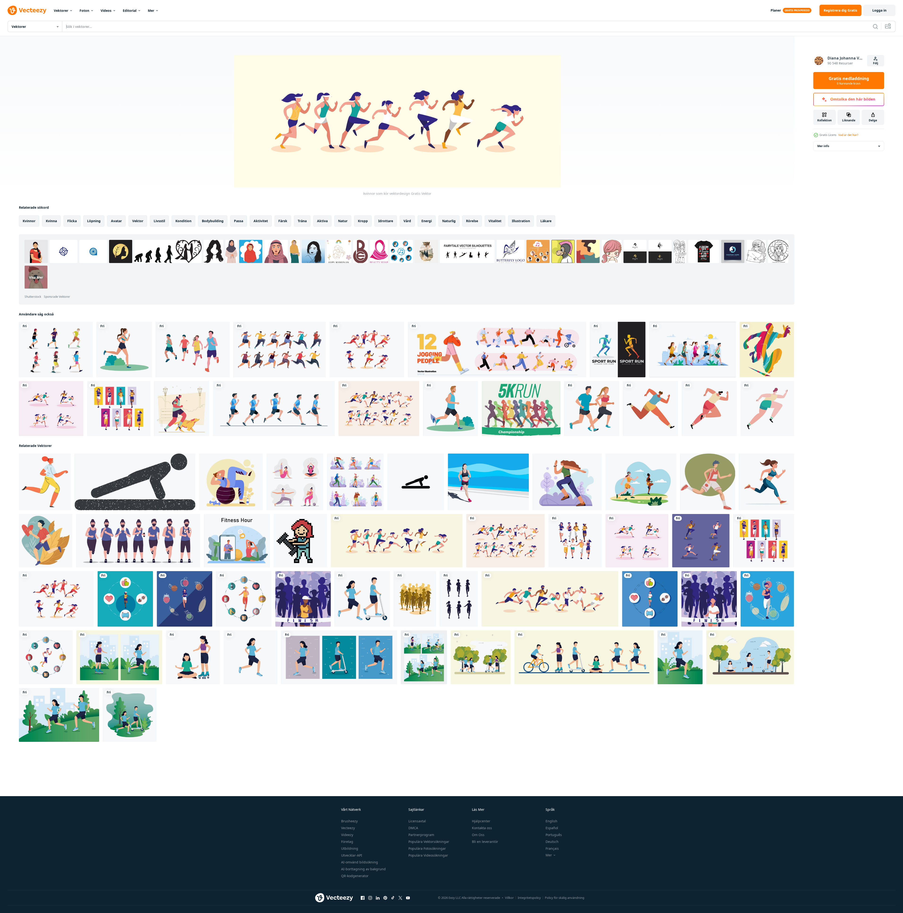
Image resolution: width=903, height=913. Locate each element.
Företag (347, 841)
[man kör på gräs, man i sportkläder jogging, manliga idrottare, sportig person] (450, 408)
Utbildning (349, 848)
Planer (776, 10)
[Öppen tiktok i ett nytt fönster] (393, 898)
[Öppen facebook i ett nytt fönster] (363, 898)
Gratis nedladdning (849, 80)
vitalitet (494, 221)
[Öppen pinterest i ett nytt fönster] (385, 898)
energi (426, 221)
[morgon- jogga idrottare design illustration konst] (488, 482)
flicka (72, 221)
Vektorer (61, 10)
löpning (94, 221)
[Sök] (875, 26)
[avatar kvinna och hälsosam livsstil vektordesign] (250, 657)
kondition (183, 221)
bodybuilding (213, 221)
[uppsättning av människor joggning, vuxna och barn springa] (497, 349)
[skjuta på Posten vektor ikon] (415, 482)
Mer (151, 10)
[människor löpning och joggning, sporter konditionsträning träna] (355, 482)
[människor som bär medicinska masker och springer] (279, 349)
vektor (137, 221)
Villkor (509, 898)
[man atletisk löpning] (650, 408)
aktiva (322, 221)
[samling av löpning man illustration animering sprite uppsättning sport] (274, 408)
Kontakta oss (482, 828)
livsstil (159, 221)
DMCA (413, 828)
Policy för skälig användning (564, 898)
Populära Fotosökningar (427, 848)
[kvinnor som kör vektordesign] (396, 540)
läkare (545, 221)
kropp (363, 221)
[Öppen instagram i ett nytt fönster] (370, 898)
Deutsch (552, 841)
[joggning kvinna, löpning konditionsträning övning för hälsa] (45, 482)
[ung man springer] (767, 408)
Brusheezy (349, 821)
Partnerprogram (421, 834)
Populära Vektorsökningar (428, 841)
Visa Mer (36, 277)
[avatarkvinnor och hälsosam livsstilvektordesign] (193, 657)
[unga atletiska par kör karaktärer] (591, 408)
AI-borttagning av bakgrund (363, 869)
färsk (282, 221)
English (551, 821)
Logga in (879, 10)
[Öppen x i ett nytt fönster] (400, 898)
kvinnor (29, 221)
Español (552, 828)
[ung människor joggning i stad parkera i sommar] (692, 349)
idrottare (385, 221)
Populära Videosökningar (428, 855)
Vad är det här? (848, 135)
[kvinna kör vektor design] (125, 599)
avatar (116, 221)
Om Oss (478, 834)
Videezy (347, 834)
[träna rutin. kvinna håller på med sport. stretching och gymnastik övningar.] (237, 540)
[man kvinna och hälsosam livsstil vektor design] (362, 599)
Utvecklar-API (351, 855)
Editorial (129, 10)
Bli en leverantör (485, 841)
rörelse (472, 221)
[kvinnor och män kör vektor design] (367, 349)
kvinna (51, 221)
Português (554, 834)
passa (238, 221)
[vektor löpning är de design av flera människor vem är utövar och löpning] (138, 540)
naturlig (449, 221)
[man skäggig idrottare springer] (709, 408)
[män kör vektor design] (550, 599)
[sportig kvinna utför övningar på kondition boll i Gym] (231, 482)
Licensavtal (417, 821)
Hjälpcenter (481, 821)
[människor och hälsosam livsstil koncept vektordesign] (119, 657)
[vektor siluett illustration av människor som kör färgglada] (767, 349)
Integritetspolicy (529, 898)
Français (552, 848)
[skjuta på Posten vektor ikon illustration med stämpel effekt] (135, 482)
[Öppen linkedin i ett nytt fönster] (378, 898)
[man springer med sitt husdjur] (181, 408)
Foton (84, 10)
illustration (521, 221)
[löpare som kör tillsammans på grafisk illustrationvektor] (193, 349)
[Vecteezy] (27, 10)
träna (302, 221)
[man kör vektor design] (650, 599)
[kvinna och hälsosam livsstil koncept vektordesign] (680, 657)
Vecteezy (348, 828)
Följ (875, 63)
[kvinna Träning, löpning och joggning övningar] (567, 482)
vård (407, 221)
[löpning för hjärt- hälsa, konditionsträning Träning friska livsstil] (45, 540)
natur (343, 221)
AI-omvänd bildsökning (359, 862)
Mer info (823, 146)
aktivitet (261, 221)
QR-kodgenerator (355, 876)
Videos (106, 10)
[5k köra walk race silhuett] (521, 408)
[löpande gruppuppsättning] (56, 349)
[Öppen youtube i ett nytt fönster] (408, 898)
